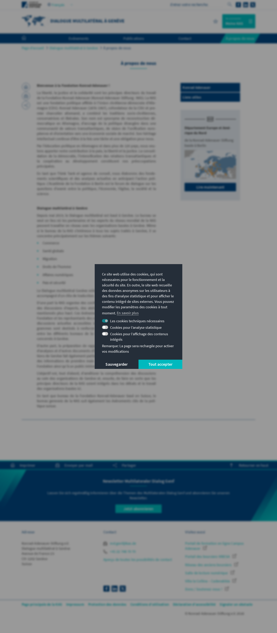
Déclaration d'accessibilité (194, 604)
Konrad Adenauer (196, 87)
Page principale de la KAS (42, 604)
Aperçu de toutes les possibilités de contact (137, 559)
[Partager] (26, 105)
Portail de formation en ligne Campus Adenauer (214, 546)
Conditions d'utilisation (149, 604)
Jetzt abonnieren (138, 508)
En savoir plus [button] (128, 313)
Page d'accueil (33, 48)
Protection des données (107, 604)
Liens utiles (192, 97)
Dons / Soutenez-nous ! (204, 589)
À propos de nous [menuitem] (240, 38)
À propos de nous (117, 48)
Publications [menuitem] (133, 38)
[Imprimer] (26, 87)
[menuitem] (28, 38)
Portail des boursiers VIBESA (208, 556)
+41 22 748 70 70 (122, 551)
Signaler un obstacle (236, 604)
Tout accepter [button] (160, 364)
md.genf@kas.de (122, 543)
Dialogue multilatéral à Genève (73, 48)
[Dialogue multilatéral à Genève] (34, 20)
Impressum (75, 604)
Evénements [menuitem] (79, 38)
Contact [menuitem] (184, 38)
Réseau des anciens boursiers (208, 564)
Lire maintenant (210, 187)
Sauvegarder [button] (116, 364)
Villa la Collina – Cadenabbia (208, 581)
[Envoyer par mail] (26, 96)
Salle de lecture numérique (207, 573)
